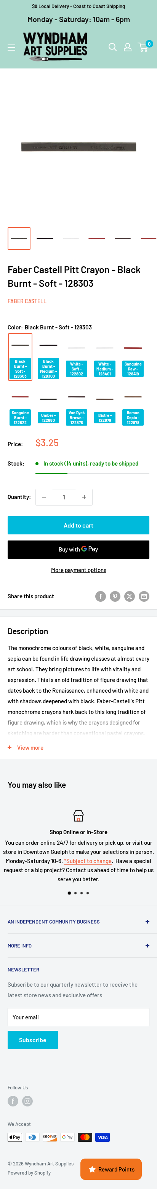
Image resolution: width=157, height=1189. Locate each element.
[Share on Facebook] (100, 596)
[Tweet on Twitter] (129, 596)
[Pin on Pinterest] (115, 596)
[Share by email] (144, 596)
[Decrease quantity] (44, 497)
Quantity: (19, 496)
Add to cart (78, 525)
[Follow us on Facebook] (13, 1101)
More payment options (78, 569)
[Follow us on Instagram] (27, 1101)
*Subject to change (88, 860)
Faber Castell (27, 301)
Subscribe (32, 1039)
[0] (143, 47)
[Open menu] (11, 48)
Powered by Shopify (29, 1173)
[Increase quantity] (84, 497)
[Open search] (113, 47)
